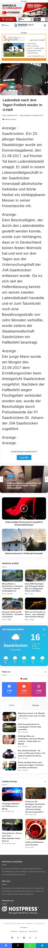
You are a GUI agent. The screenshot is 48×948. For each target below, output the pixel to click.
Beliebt (11, 705)
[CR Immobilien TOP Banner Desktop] (24, 12)
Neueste (35, 705)
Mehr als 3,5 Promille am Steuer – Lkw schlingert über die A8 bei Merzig (35, 614)
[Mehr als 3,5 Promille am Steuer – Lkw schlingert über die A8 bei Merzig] (35, 603)
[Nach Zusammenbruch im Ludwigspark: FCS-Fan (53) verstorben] (9, 727)
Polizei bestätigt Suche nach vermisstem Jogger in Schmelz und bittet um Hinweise (31, 765)
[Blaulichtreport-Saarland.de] (24, 25)
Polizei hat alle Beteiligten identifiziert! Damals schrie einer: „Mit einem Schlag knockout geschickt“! (35, 807)
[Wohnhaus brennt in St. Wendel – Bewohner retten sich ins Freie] (9, 716)
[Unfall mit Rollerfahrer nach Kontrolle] (35, 829)
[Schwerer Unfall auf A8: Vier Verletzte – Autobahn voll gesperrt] (12, 603)
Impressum (23, 931)
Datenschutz (33, 931)
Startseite (13, 931)
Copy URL (24, 457)
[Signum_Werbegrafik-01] (24, 47)
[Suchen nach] (45, 26)
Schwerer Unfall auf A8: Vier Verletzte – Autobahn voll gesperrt (12, 614)
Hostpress (24, 927)
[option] (24, 479)
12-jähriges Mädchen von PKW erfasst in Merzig (11, 806)
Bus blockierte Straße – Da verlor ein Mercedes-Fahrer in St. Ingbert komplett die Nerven (31, 753)
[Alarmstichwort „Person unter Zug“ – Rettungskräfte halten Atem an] (12, 825)
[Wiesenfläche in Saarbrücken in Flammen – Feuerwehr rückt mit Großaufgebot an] (12, 575)
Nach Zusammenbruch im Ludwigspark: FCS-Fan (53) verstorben (29, 726)
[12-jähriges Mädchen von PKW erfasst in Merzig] (12, 794)
